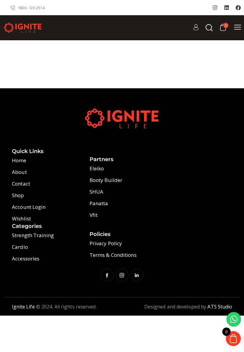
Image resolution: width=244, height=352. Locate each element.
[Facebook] (238, 8)
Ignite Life (23, 306)
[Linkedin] (227, 8)
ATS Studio (219, 306)
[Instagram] (215, 8)
